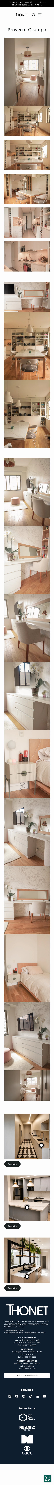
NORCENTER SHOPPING (27, 1361)
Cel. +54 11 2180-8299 (27, 1357)
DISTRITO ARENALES (27, 1337)
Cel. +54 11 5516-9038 (27, 1345)
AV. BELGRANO (27, 1349)
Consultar (12, 1164)
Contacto (18, 1326)
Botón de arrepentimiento (27, 1375)
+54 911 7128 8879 (39, 1332)
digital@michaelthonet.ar (15, 1332)
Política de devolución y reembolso (22, 1324)
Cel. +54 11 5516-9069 (27, 1368)
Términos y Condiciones (15, 1321)
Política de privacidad (38, 1321)
